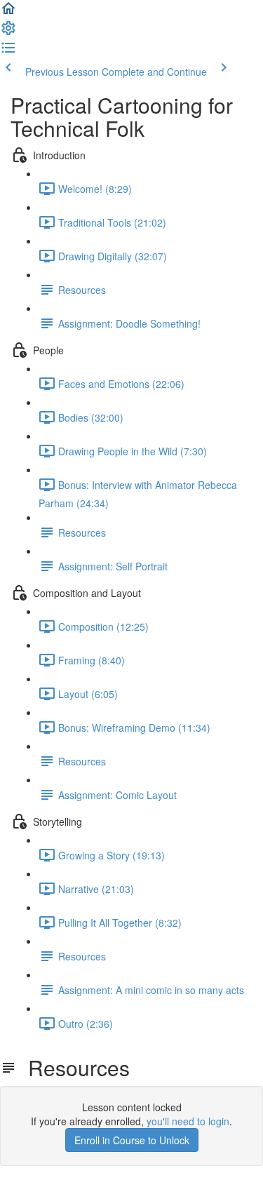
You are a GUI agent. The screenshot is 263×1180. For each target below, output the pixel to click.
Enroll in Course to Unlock (131, 1140)
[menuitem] (8, 32)
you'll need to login (188, 1121)
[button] (8, 13)
